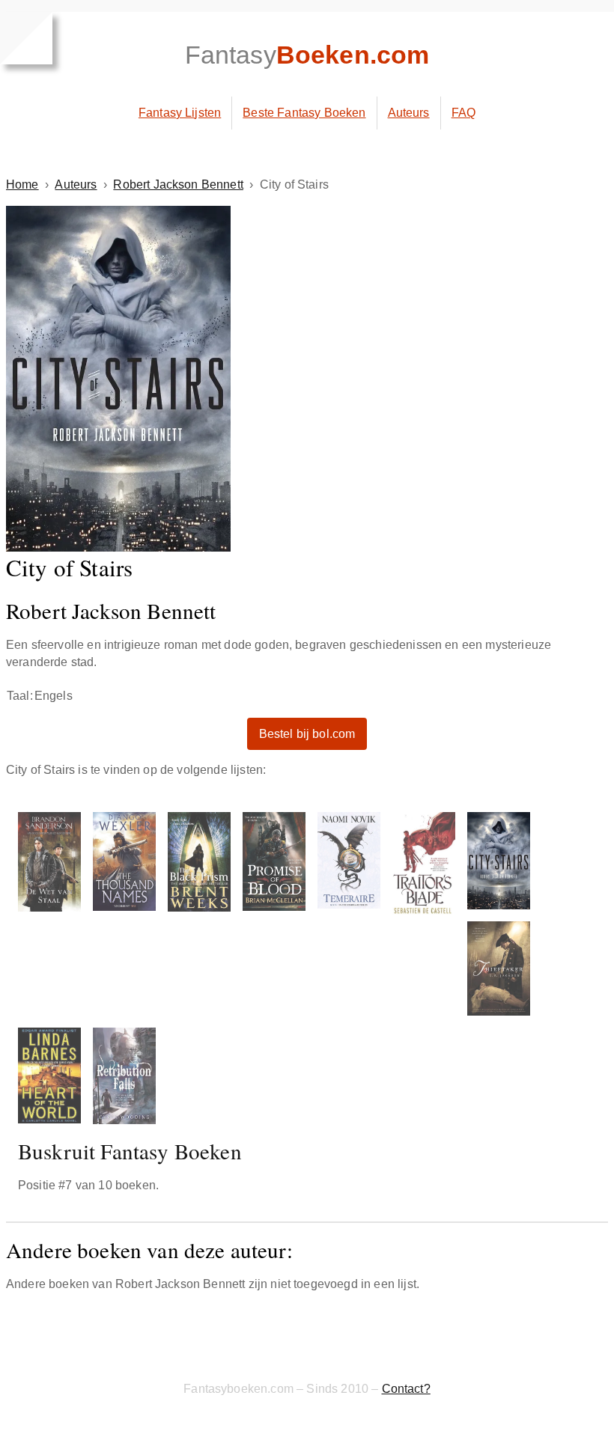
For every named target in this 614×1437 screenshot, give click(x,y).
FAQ (463, 112)
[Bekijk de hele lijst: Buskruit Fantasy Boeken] (307, 971)
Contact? (406, 1388)
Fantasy (307, 54)
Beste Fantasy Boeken (304, 112)
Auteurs (409, 112)
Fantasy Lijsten (180, 112)
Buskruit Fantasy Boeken (130, 1150)
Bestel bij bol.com (307, 733)
